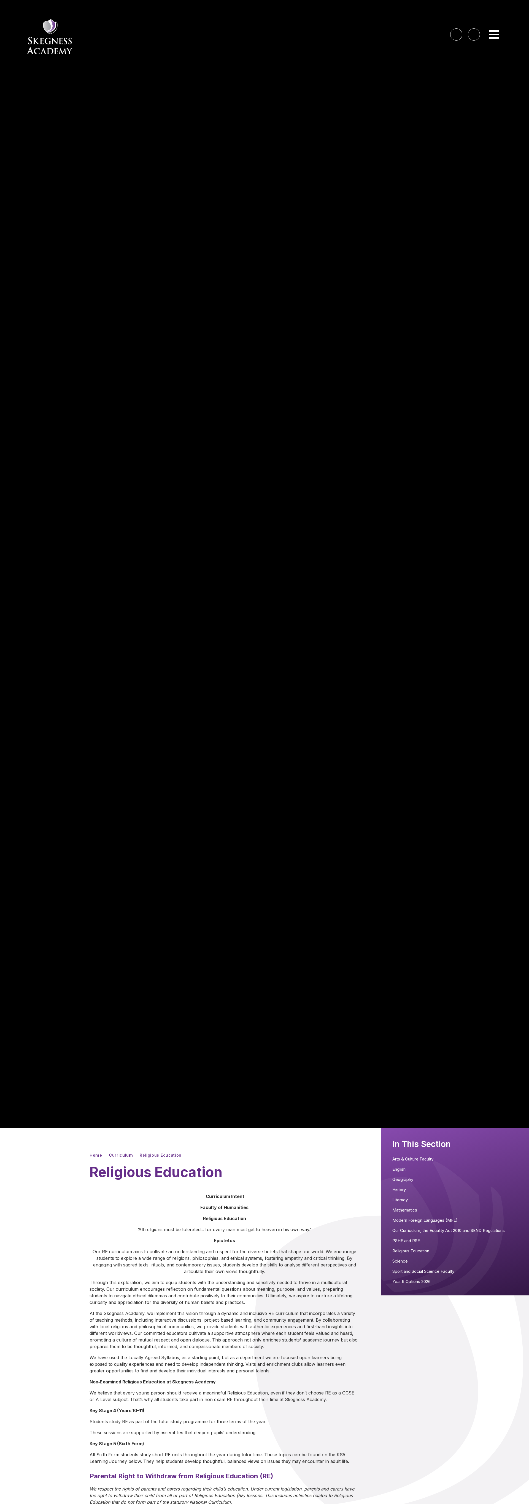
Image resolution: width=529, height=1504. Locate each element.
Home (96, 1155)
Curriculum (121, 1155)
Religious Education (161, 1155)
